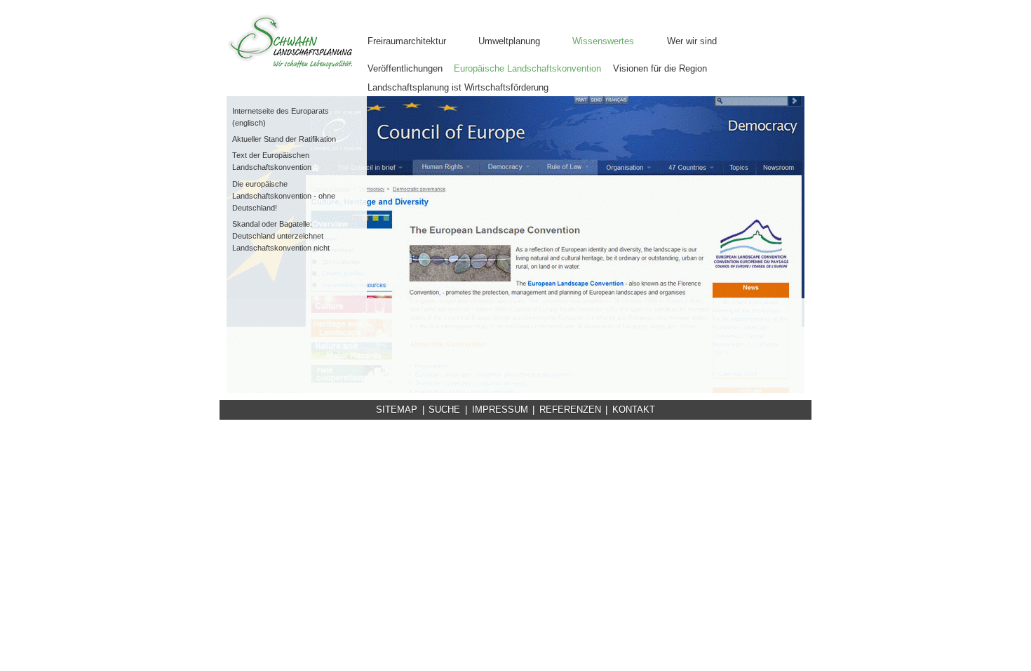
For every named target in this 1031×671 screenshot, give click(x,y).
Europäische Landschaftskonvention (527, 68)
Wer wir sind (692, 41)
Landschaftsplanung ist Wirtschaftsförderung (458, 87)
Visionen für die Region (660, 68)
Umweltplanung (509, 41)
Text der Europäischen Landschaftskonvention (271, 161)
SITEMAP (396, 409)
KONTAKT (633, 409)
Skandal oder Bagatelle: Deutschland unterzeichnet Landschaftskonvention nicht (281, 236)
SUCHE (444, 409)
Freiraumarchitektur (407, 41)
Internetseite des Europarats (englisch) (280, 117)
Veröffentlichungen (405, 68)
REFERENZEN (570, 409)
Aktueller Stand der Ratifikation (284, 139)
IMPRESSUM (500, 409)
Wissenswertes (603, 41)
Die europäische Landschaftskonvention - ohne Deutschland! (283, 196)
